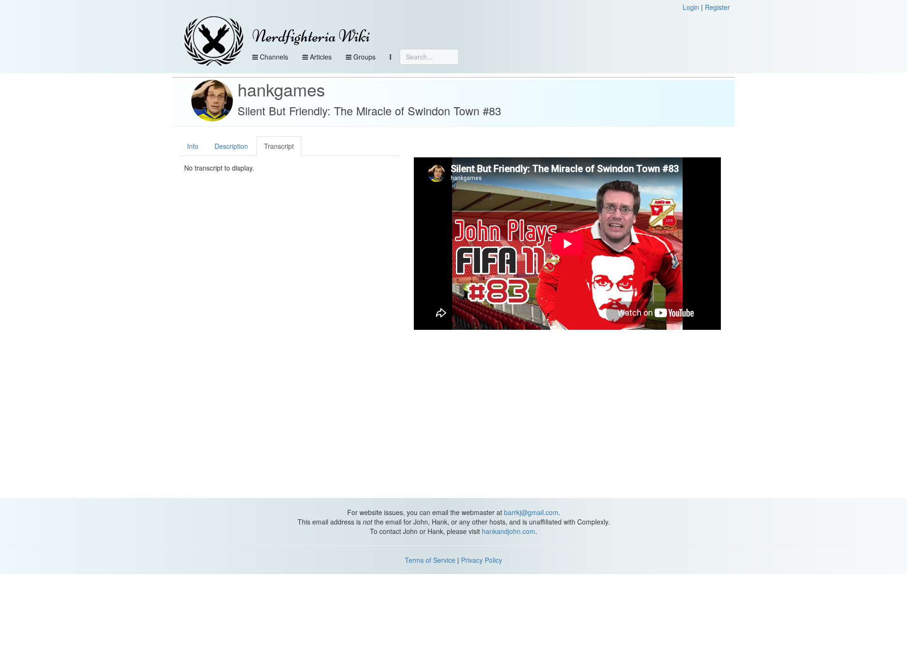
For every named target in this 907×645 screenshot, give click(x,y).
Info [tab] (192, 146)
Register (717, 7)
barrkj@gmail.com (531, 512)
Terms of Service (430, 560)
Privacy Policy (481, 560)
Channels (273, 56)
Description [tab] (231, 146)
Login (691, 7)
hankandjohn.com (508, 531)
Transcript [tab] (279, 146)
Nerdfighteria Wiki (311, 36)
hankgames (281, 89)
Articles (320, 56)
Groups (363, 56)
